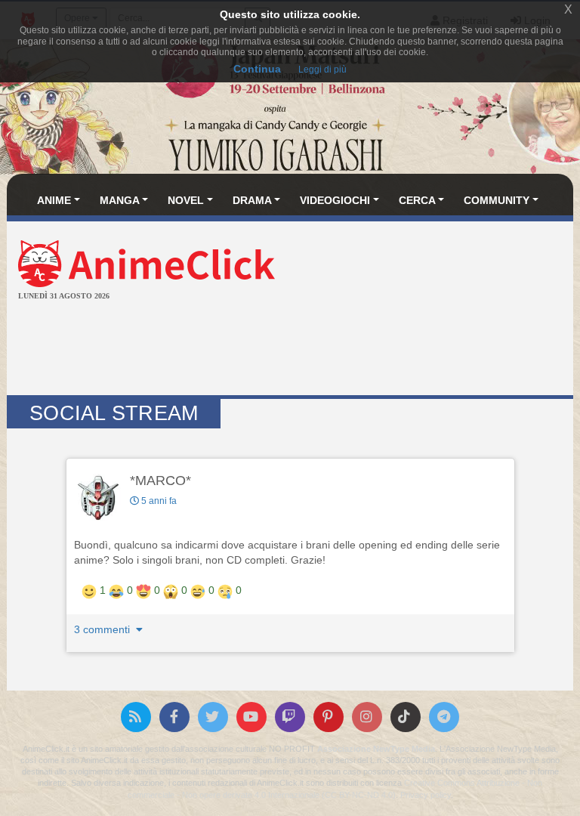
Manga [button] (120, 200)
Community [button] (496, 200)
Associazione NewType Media (376, 748)
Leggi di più (322, 69)
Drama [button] (252, 200)
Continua (257, 69)
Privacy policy (425, 794)
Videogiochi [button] (335, 200)
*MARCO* (160, 480)
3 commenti (103, 629)
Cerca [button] (417, 200)
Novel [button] (186, 200)
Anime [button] (54, 200)
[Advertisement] (290, 350)
